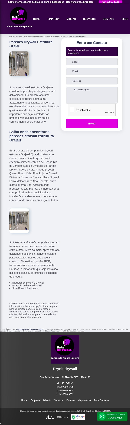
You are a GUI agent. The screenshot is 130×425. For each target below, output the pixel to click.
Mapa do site (84, 400)
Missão (71, 19)
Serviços (89, 19)
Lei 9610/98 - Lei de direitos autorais (70, 331)
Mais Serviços (101, 400)
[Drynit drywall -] (19, 30)
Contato (108, 19)
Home (36, 19)
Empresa (53, 19)
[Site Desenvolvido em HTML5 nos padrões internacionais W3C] (63, 417)
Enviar (91, 123)
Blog (124, 19)
